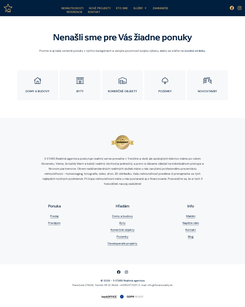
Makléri (190, 216)
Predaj (54, 216)
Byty (122, 223)
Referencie (75, 12)
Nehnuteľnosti (72, 8)
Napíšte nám (191, 223)
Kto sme (122, 8)
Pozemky (122, 237)
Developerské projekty (122, 243)
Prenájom (54, 223)
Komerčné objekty (123, 230)
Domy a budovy (122, 216)
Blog (191, 237)
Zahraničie (160, 8)
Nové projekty (100, 8)
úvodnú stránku (194, 51)
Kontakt (94, 12)
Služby (138, 8)
